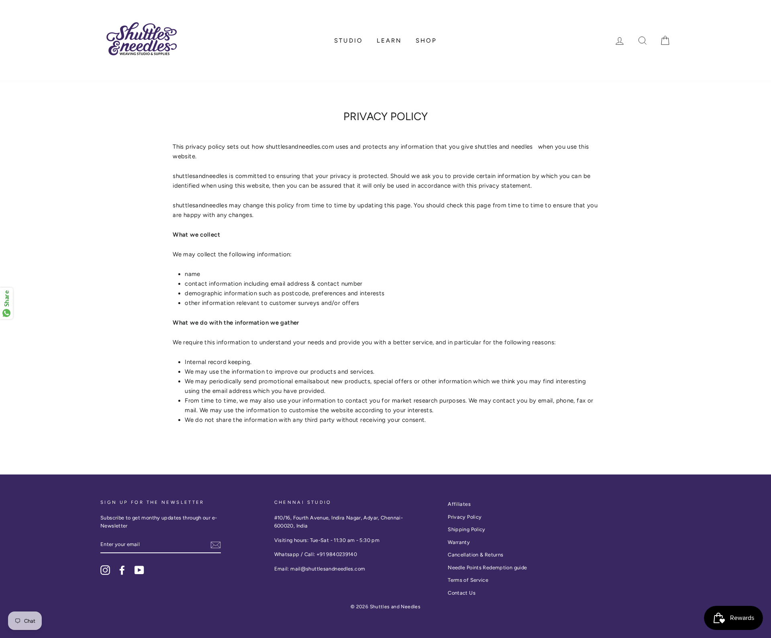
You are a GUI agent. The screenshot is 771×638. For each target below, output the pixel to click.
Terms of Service (468, 580)
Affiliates (459, 504)
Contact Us (461, 593)
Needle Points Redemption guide (487, 567)
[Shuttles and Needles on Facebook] (122, 570)
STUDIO (348, 40)
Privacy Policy (464, 517)
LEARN (389, 40)
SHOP (426, 40)
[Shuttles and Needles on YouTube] (139, 570)
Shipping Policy (466, 529)
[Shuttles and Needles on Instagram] (105, 570)
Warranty (459, 542)
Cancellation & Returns (475, 555)
